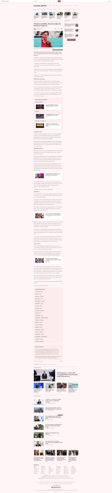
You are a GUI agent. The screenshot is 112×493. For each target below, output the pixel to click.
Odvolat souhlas (64, 483)
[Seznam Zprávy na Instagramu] (56, 487)
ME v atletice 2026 (51, 471)
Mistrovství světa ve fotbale (39, 349)
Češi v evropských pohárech (65, 475)
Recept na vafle (57, 472)
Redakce (52, 482)
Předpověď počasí (53, 475)
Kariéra (44, 482)
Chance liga (50, 467)
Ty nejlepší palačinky (58, 467)
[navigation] (1, 1)
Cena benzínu (60, 475)
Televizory (64, 478)
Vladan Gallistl (50, 410)
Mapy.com (50, 475)
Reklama (55, 482)
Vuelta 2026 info (43, 467)
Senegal (52, 364)
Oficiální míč (50, 357)
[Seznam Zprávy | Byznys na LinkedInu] (59, 487)
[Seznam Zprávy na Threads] (58, 487)
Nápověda (46, 482)
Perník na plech (57, 473)
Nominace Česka (44, 357)
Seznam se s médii (51, 483)
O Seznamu (41, 482)
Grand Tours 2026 (43, 473)
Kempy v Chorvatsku (66, 467)
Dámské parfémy (55, 478)
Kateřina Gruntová (50, 428)
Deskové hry (61, 478)
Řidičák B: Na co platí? (73, 471)
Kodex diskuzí (56, 483)
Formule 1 (50, 472)
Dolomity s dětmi (65, 473)
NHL (49, 473)
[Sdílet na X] (62, 361)
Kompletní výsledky (38, 356)
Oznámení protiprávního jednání (71, 482)
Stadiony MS (39, 357)
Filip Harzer (49, 435)
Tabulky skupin (53, 356)
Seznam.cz (109, 1)
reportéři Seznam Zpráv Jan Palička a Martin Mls (51, 354)
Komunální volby (35, 473)
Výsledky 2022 (54, 357)
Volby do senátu (35, 472)
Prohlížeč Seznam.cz (41, 483)
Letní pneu (58, 478)
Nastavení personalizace (69, 483)
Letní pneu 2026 (73, 467)
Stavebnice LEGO (51, 478)
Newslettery (60, 483)
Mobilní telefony (47, 478)
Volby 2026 (35, 467)
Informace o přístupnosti (63, 482)
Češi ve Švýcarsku (66, 471)
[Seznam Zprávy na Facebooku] (52, 487)
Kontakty (49, 482)
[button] (37, 13)
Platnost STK (72, 473)
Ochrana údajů (58, 482)
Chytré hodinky (67, 478)
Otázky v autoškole (73, 472)
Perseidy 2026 (56, 475)
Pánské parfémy (71, 478)
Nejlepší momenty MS (46, 356)
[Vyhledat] (59, 1)
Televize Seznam (47, 483)
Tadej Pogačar (42, 471)
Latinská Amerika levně (66, 472)
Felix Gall (42, 472)
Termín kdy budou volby (36, 471)
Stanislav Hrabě (39, 28)
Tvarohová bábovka (58, 471)
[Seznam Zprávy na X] (54, 487)
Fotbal (54, 364)
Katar (49, 364)
